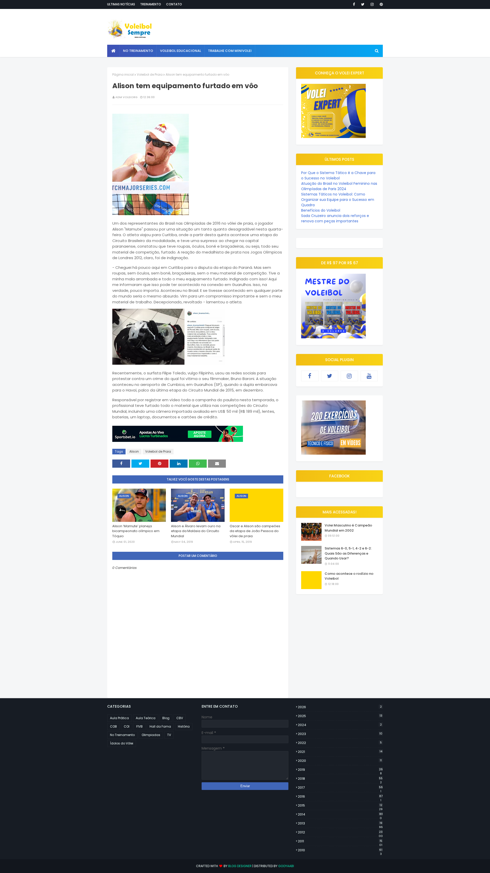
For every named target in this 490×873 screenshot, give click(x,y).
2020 (340, 760)
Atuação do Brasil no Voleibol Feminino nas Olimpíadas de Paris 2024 (339, 186)
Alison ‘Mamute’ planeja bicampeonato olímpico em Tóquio (136, 531)
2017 (340, 787)
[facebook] (354, 4)
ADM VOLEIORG (126, 97)
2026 (340, 707)
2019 (340, 769)
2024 (340, 724)
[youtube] (369, 376)
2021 (340, 751)
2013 (340, 823)
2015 (340, 805)
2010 (340, 850)
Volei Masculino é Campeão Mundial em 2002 (348, 528)
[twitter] (362, 4)
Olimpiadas (151, 735)
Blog (165, 718)
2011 (340, 841)
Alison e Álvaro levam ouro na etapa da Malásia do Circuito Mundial (195, 531)
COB (113, 726)
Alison (134, 451)
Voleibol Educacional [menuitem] (180, 50)
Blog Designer (240, 866)
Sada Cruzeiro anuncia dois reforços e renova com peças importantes (335, 218)
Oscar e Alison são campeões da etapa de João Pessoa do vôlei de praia (255, 531)
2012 (340, 832)
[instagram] (372, 4)
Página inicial (123, 74)
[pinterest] (380, 4)
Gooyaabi (286, 866)
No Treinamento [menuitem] (138, 50)
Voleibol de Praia (150, 74)
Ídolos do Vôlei (121, 743)
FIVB (139, 726)
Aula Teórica (145, 718)
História (184, 726)
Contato (174, 4)
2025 (340, 716)
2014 (340, 814)
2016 (340, 796)
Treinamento (150, 4)
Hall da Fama (160, 726)
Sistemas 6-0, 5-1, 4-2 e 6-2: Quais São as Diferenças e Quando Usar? (348, 553)
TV (169, 735)
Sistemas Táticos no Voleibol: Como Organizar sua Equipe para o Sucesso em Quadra (337, 200)
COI (126, 726)
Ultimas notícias (121, 4)
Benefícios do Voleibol (320, 210)
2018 (340, 778)
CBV (179, 718)
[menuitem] (113, 51)
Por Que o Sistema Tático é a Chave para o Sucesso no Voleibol (338, 175)
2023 (340, 733)
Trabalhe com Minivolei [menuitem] (230, 50)
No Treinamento (122, 735)
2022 (340, 742)
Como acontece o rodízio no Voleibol (349, 576)
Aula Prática (119, 718)
